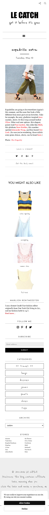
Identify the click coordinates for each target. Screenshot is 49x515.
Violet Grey (8, 441)
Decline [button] (24, 509)
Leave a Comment (25, 149)
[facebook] (27, 328)
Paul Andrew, (20, 125)
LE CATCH (24, 15)
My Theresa (28, 438)
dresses (24, 380)
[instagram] (18, 328)
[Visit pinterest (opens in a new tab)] (32, 156)
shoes (24, 401)
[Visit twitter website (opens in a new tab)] (17, 156)
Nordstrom (28, 443)
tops (24, 408)
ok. (8, 132)
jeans (24, 387)
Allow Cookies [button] (24, 503)
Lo (6, 132)
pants (24, 394)
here (39, 135)
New (41, 130)
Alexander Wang (18, 130)
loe (8, 122)
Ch (6, 122)
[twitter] (31, 328)
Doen (26, 452)
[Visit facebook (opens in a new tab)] (22, 156)
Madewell (27, 447)
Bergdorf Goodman (10, 443)
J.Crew (7, 447)
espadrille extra (24, 50)
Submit (24, 350)
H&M (40, 125)
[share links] (40, 3)
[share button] (45, 3)
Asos (40, 117)
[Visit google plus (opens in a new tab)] (27, 156)
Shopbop (7, 445)
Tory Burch (28, 449)
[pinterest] (22, 328)
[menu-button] (24, 35)
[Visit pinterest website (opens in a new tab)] (11, 70)
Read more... (10, 313)
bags (24, 373)
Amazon (7, 438)
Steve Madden (21, 127)
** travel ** (24, 366)
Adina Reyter (9, 452)
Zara (6, 449)
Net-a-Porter (28, 441)
